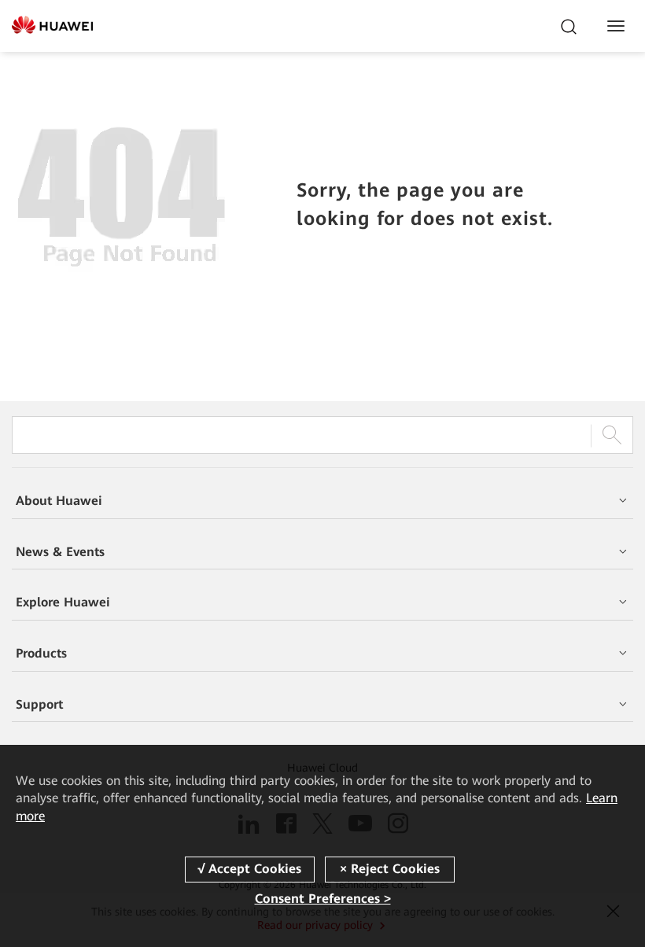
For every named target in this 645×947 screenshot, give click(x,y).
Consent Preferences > (323, 898)
